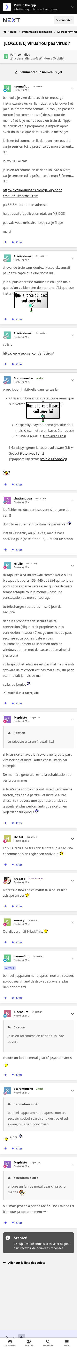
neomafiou (23, 54)
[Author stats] (72, 88)
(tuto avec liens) (32, 453)
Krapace (19, 879)
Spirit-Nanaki (23, 256)
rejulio (18, 564)
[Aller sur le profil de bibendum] (7, 1013)
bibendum (21, 1012)
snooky (19, 920)
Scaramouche (23, 378)
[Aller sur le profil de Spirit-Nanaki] (7, 258)
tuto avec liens (54, 436)
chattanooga (23, 498)
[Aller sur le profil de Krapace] (7, 880)
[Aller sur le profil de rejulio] (7, 565)
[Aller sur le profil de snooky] (7, 922)
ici (24, 430)
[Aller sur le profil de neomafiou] (6, 56)
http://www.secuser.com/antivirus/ (28, 353)
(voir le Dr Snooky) (53, 459)
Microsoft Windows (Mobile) (44, 58)
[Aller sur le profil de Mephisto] (7, 719)
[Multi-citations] (5, 242)
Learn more (8, 7)
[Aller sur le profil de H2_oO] (7, 838)
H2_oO (18, 837)
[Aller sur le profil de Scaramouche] (7, 380)
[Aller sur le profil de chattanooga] (7, 500)
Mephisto (20, 717)
